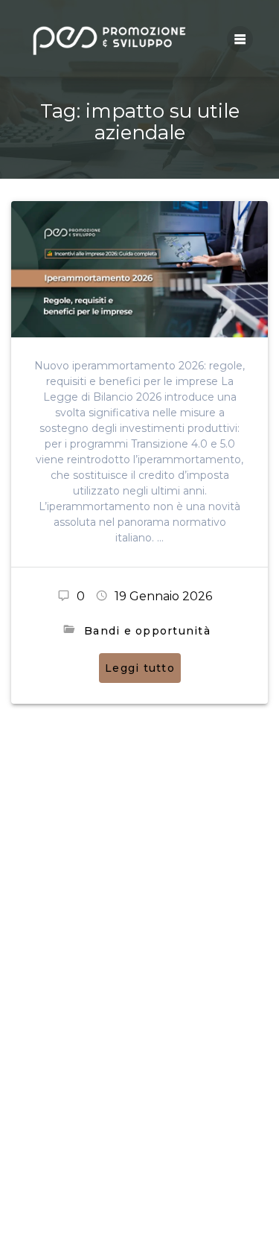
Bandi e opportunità (147, 631)
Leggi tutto (140, 668)
